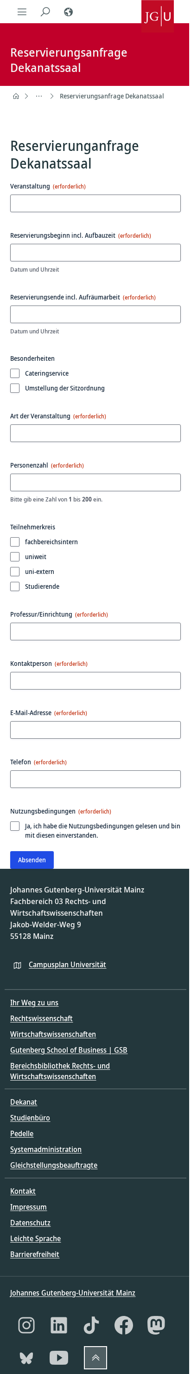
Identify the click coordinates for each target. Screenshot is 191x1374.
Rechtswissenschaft (41, 1018)
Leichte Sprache (35, 1238)
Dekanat (23, 1102)
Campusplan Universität (67, 964)
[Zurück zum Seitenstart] (95, 1357)
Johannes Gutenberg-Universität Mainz (72, 1293)
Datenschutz (30, 1223)
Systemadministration (46, 1149)
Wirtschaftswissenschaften (53, 1034)
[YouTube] (59, 1357)
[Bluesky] (26, 1357)
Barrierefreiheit (34, 1254)
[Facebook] (124, 1325)
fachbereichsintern (51, 541)
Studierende (42, 586)
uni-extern (39, 571)
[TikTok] (91, 1325)
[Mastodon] (156, 1325)
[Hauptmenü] (21, 11)
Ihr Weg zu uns (34, 1002)
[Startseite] (16, 96)
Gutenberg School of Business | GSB (68, 1050)
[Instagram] (26, 1325)
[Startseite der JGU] (157, 11)
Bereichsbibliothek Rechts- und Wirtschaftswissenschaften (60, 1071)
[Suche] (45, 11)
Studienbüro (30, 1118)
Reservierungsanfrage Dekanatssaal (112, 95)
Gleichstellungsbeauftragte (53, 1165)
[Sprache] (68, 11)
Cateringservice (47, 373)
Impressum (28, 1207)
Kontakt (23, 1191)
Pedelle (21, 1133)
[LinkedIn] (59, 1325)
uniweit (35, 556)
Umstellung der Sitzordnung (65, 388)
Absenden (32, 859)
